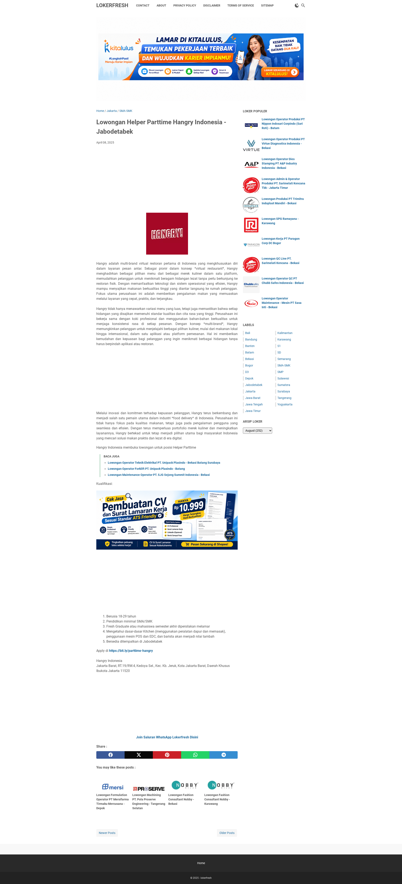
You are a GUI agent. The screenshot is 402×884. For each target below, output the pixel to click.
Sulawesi (283, 378)
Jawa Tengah (254, 404)
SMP (280, 372)
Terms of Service (240, 5)
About (161, 5)
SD (279, 352)
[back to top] (393, 874)
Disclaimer (211, 5)
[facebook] (110, 755)
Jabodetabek (253, 385)
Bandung (251, 339)
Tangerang (284, 398)
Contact (142, 5)
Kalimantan (284, 333)
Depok (249, 378)
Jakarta (250, 391)
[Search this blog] (303, 5)
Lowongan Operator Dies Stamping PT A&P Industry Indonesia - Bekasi (279, 163)
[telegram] (223, 755)
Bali (247, 333)
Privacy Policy (184, 5)
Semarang (284, 359)
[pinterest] (167, 755)
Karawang (284, 339)
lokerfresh (112, 5)
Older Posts (226, 833)
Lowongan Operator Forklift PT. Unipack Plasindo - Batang (146, 468)
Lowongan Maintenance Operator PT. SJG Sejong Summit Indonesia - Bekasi (159, 474)
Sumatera (283, 385)
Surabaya (283, 391)
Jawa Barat (252, 398)
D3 (247, 372)
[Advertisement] (167, 179)
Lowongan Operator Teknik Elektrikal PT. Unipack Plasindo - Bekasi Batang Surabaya (164, 462)
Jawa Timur (253, 411)
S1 (279, 346)
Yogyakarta (284, 404)
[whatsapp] (195, 755)
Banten (250, 346)
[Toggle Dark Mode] (296, 5)
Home (201, 863)
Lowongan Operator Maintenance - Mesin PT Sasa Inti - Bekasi (282, 303)
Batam (249, 352)
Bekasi (249, 359)
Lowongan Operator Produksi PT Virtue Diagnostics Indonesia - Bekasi (283, 143)
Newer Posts (107, 833)
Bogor (249, 365)
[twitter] (139, 755)
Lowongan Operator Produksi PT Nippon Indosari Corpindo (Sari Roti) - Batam (283, 124)
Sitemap (267, 5)
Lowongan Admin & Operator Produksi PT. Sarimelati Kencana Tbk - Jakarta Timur (283, 183)
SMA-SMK (283, 365)
